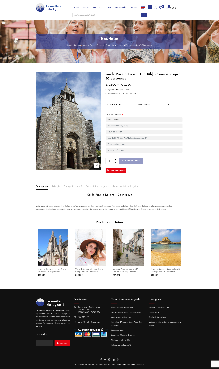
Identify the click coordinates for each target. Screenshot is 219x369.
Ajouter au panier (131, 161)
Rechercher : (42, 334)
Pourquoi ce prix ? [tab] (73, 186)
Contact (133, 7)
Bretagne (119, 90)
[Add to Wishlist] (147, 161)
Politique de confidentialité (121, 345)
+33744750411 (83, 317)
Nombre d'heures (114, 104)
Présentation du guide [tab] (97, 186)
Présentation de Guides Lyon (122, 307)
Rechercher (62, 343)
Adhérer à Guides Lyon (157, 317)
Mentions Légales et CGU (120, 340)
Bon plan (107, 7)
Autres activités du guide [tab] (126, 186)
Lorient (126, 90)
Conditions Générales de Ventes (123, 335)
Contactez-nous (117, 330)
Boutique (96, 7)
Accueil (76, 7)
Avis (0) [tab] (56, 186)
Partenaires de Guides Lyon (159, 307)
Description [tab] (42, 186)
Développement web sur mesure (123, 364)
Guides (86, 7)
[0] (167, 7)
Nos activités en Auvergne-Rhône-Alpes (126, 312)
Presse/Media (120, 7)
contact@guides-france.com (89, 322)
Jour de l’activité (114, 114)
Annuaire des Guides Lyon (121, 317)
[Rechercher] (144, 15)
